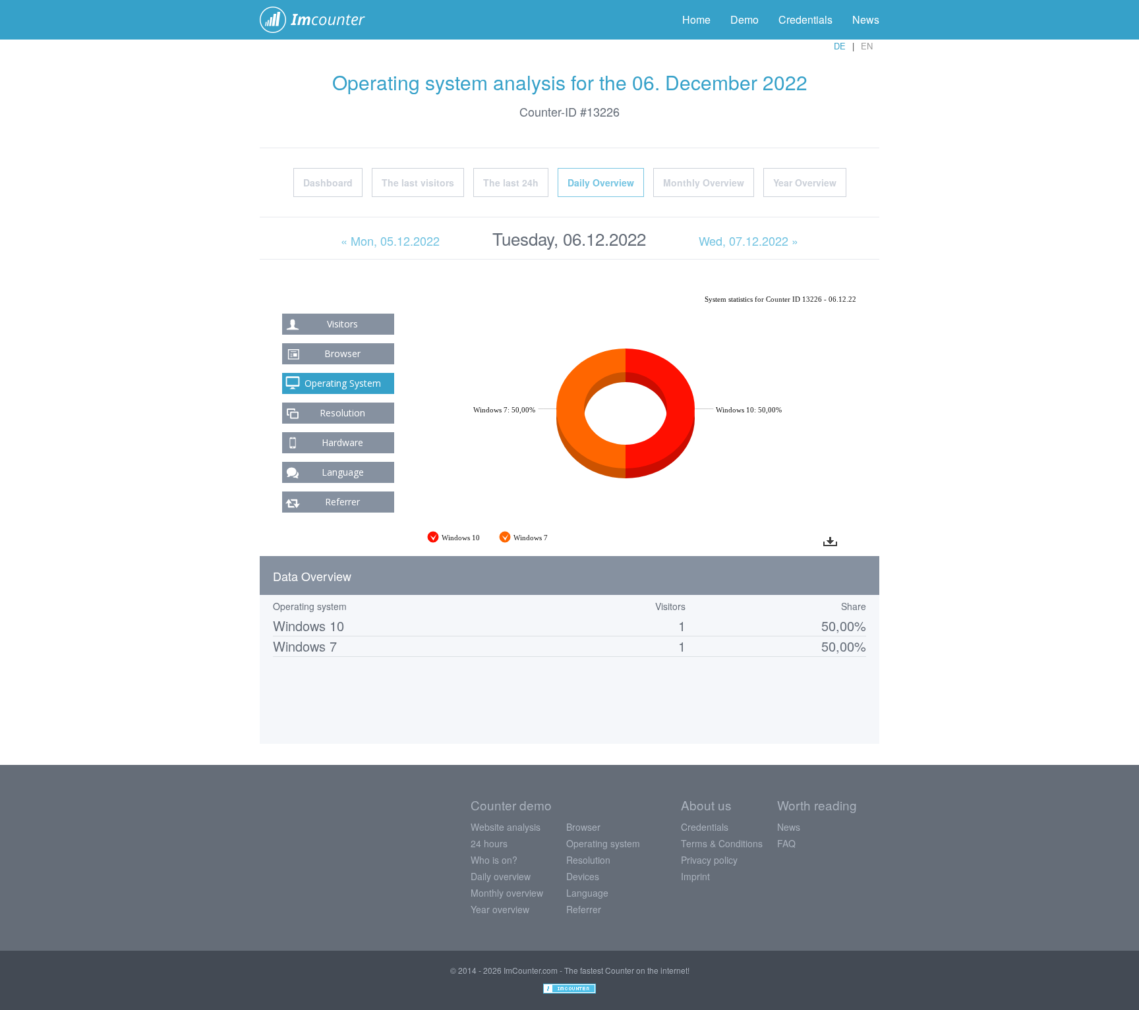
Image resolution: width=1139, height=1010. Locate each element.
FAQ (786, 843)
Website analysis (505, 826)
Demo (744, 19)
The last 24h (511, 182)
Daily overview (501, 876)
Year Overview (804, 182)
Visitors (342, 324)
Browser (342, 353)
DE (840, 46)
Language (343, 472)
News (865, 19)
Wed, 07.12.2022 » (748, 240)
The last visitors (418, 182)
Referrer (342, 501)
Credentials (805, 19)
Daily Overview (601, 182)
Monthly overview (507, 892)
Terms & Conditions (722, 843)
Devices (582, 876)
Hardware (342, 442)
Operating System (343, 383)
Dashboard (328, 182)
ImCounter (319, 20)
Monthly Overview (703, 182)
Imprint (695, 876)
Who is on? (494, 859)
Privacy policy (709, 859)
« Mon (390, 240)
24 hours (489, 843)
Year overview (500, 909)
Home (696, 19)
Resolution (342, 413)
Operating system (603, 843)
